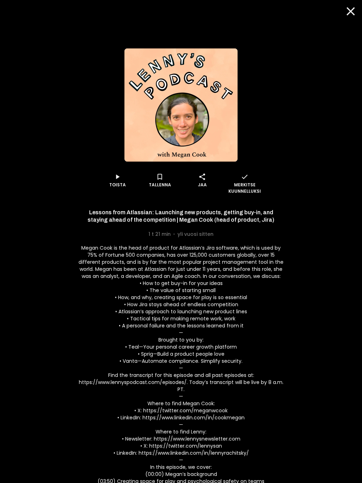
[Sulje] (351, 11)
